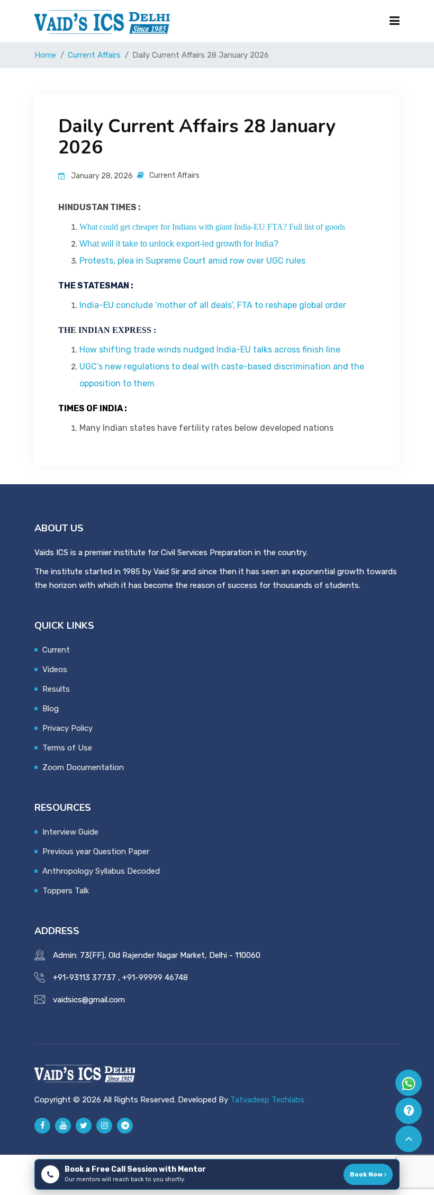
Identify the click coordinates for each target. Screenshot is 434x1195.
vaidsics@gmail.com (89, 999)
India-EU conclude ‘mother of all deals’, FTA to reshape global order (212, 305)
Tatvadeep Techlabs (267, 1100)
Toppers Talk (65, 890)
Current (56, 650)
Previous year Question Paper (95, 851)
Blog (50, 708)
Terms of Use (67, 748)
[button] (217, 21)
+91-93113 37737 (84, 977)
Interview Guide (70, 832)
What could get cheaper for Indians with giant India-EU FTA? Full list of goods (212, 226)
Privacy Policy (67, 728)
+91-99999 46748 (155, 977)
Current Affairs (94, 55)
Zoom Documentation (83, 767)
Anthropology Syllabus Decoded (101, 871)
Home (45, 55)
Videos (54, 669)
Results (56, 689)
